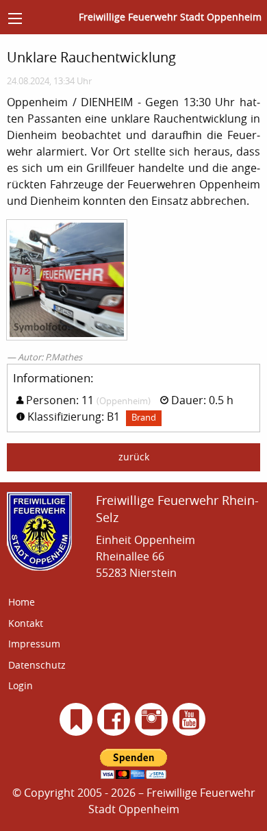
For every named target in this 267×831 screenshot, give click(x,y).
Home (21, 601)
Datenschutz (37, 664)
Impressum (34, 643)
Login (20, 685)
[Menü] (15, 18)
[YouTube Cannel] (189, 719)
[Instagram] (152, 719)
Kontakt (25, 623)
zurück (133, 456)
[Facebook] (114, 719)
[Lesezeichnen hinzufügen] (76, 719)
